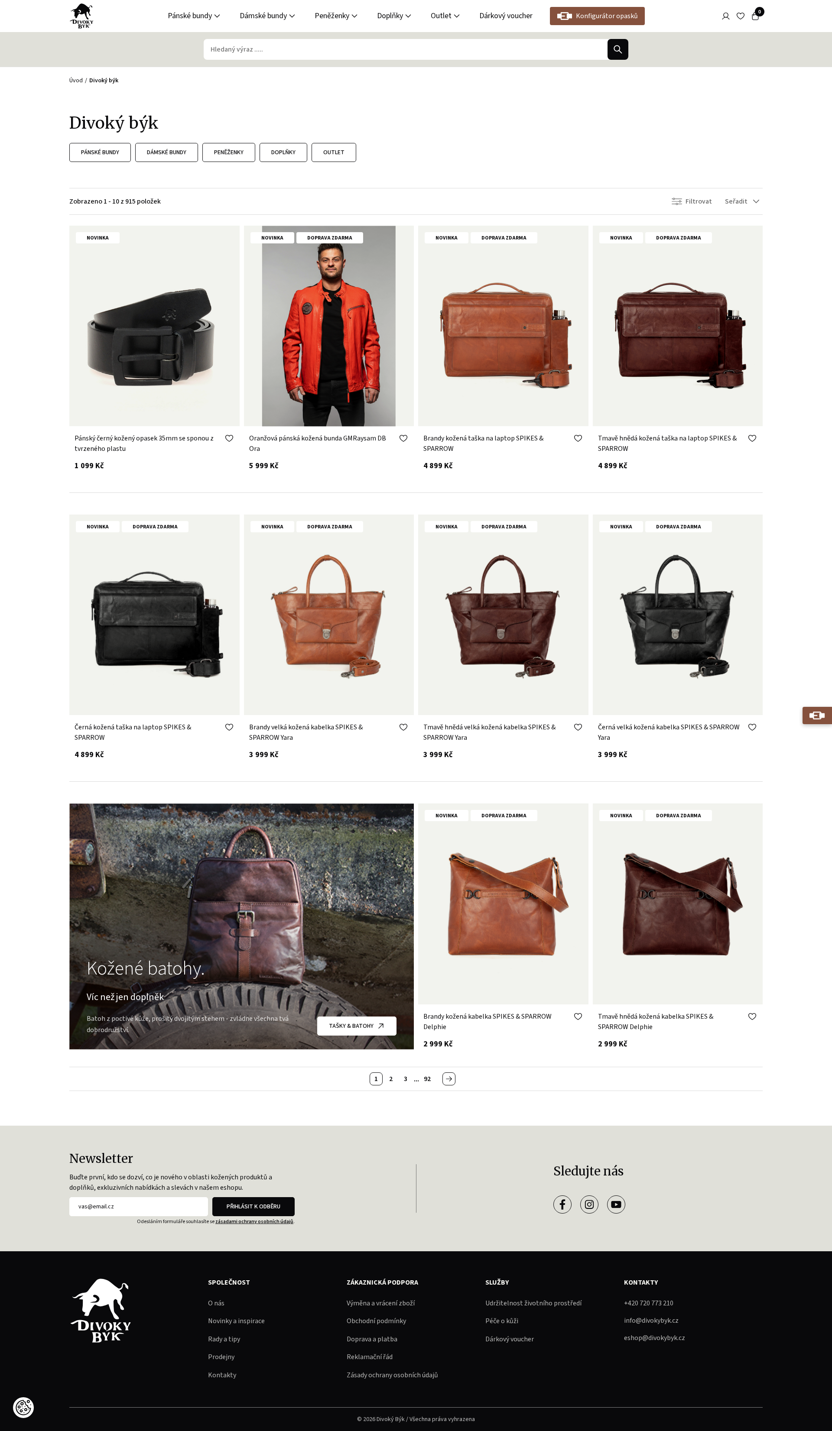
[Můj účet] (725, 16)
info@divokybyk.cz (651, 1320)
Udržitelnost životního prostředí (533, 1303)
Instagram (589, 1204)
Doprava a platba (372, 1339)
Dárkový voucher (506, 15)
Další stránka (448, 1078)
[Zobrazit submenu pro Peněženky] (354, 16)
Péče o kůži (501, 1321)
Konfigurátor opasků (607, 16)
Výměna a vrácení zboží (381, 1303)
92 (427, 1079)
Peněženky (332, 15)
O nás (216, 1303)
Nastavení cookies (23, 1407)
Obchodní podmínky (376, 1321)
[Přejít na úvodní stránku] (81, 16)
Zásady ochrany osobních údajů (392, 1375)
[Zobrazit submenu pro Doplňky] (408, 16)
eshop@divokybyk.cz (654, 1338)
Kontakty (222, 1375)
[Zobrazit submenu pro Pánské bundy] (217, 16)
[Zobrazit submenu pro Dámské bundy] (292, 16)
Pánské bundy (190, 15)
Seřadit (736, 201)
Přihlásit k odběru (253, 1206)
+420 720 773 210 (648, 1303)
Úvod (76, 80)
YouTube (616, 1204)
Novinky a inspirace (236, 1321)
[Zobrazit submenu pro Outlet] (457, 16)
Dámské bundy (263, 15)
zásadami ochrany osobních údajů (254, 1221)
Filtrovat (699, 201)
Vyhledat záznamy (618, 49)
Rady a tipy (224, 1339)
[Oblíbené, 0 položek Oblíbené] (740, 16)
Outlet (441, 15)
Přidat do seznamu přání (229, 438)
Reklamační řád (370, 1357)
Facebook (562, 1204)
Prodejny (221, 1357)
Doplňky (390, 15)
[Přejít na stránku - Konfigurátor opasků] (817, 715)
